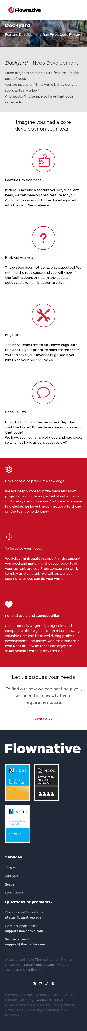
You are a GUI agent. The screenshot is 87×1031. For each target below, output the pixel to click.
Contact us (43, 718)
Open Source (14, 893)
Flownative (44, 959)
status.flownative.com (23, 917)
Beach (9, 884)
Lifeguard (11, 867)
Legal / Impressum (39, 964)
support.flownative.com (24, 931)
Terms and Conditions (23, 970)
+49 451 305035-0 (49, 1000)
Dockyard (12, 876)
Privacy (63, 964)
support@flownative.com (25, 944)
